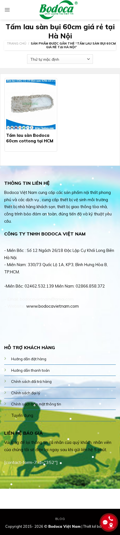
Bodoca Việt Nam (64, 526)
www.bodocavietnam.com (52, 306)
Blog (60, 519)
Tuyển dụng (22, 415)
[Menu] (7, 9)
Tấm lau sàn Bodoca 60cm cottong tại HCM (29, 138)
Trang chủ (16, 43)
